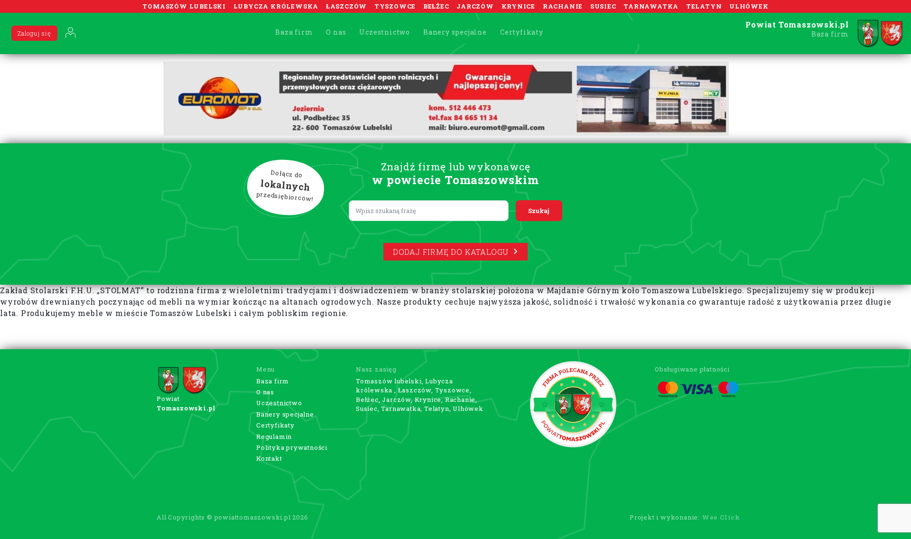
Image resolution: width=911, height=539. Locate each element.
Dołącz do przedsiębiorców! (285, 185)
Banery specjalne (455, 32)
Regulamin (274, 436)
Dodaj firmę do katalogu (451, 252)
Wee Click (721, 517)
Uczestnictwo (384, 32)
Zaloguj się (34, 33)
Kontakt (269, 458)
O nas (336, 32)
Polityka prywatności (291, 447)
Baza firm (294, 32)
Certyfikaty (521, 32)
